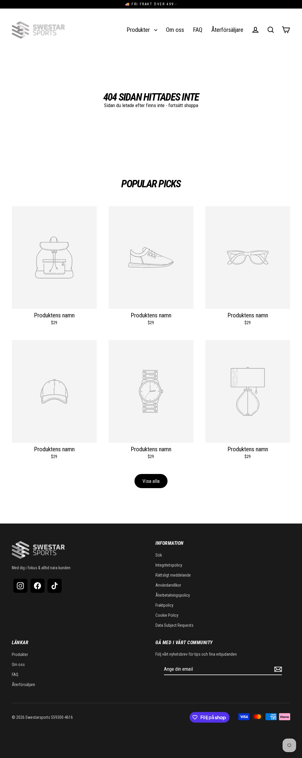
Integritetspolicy (168, 565)
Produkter (139, 29)
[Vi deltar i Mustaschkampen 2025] (81, 30)
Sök (158, 555)
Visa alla (151, 481)
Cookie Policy (166, 615)
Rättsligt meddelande (173, 575)
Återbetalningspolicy (172, 595)
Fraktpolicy (164, 605)
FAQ (197, 29)
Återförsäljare (227, 29)
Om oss (175, 29)
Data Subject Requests (174, 625)
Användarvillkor (168, 585)
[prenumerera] (277, 669)
